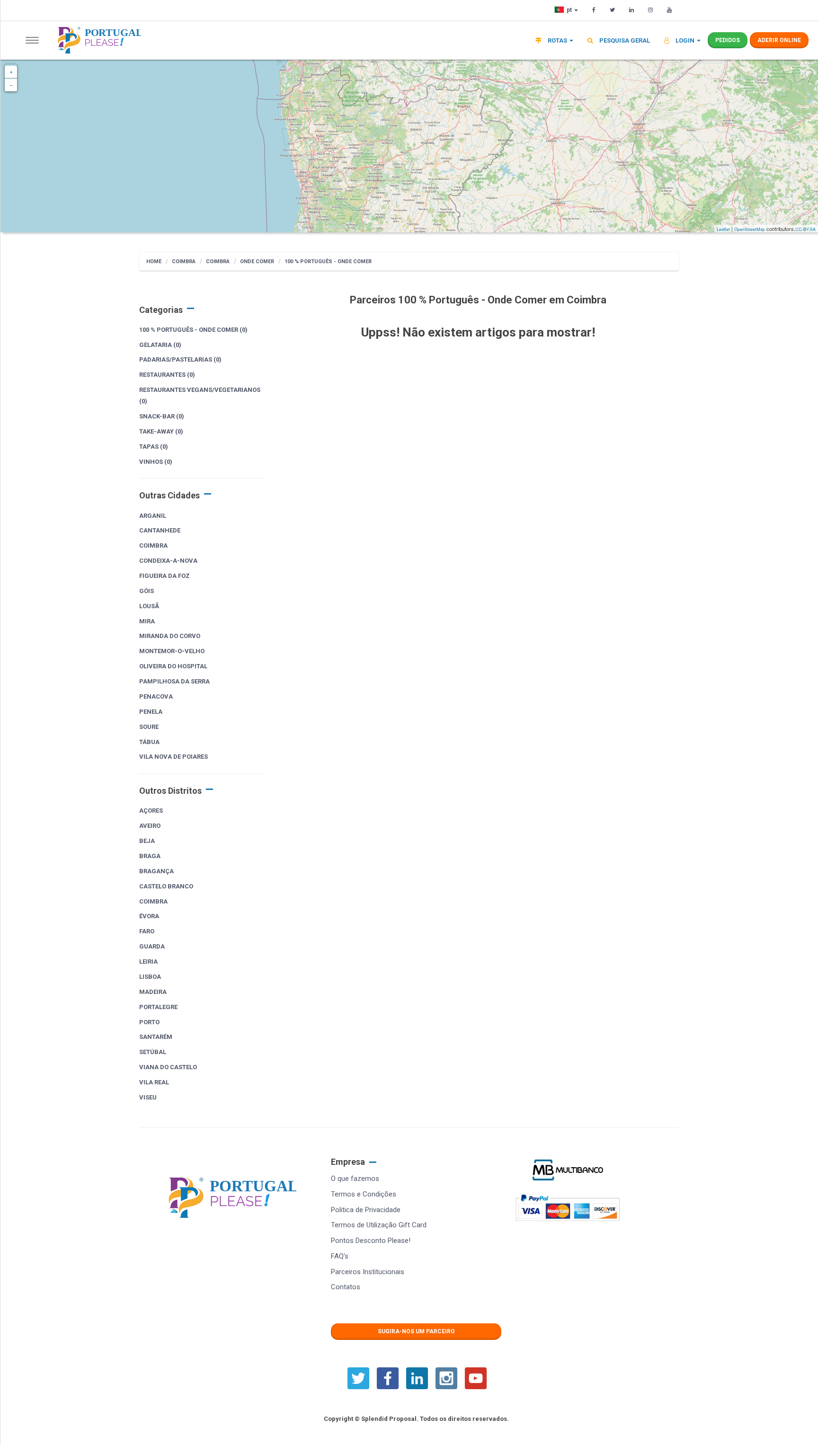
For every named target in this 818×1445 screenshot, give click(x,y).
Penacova (156, 696)
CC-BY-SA (805, 229)
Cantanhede (159, 530)
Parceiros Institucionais (367, 1272)
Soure (149, 726)
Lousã (149, 606)
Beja (147, 840)
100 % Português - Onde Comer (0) (193, 329)
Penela (150, 711)
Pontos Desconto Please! (370, 1240)
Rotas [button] (557, 40)
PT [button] (570, 10)
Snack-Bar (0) (161, 416)
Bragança (156, 871)
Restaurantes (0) (167, 374)
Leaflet (723, 229)
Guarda (152, 946)
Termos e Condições (363, 1194)
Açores (151, 810)
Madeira (153, 991)
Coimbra (184, 261)
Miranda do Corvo (169, 635)
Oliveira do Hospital (173, 666)
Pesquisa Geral (624, 40)
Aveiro (149, 825)
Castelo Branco (166, 886)
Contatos (345, 1287)
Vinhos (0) (155, 461)
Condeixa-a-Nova (168, 560)
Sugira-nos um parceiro (416, 1331)
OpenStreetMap (749, 229)
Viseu (148, 1097)
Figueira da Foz (164, 575)
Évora (149, 916)
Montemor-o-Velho (171, 651)
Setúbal (152, 1051)
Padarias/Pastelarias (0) (180, 359)
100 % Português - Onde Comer (328, 261)
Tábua (149, 741)
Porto (149, 1022)
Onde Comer (257, 261)
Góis (146, 590)
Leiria (148, 961)
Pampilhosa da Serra (174, 681)
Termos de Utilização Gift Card (379, 1225)
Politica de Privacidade (365, 1210)
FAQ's (339, 1256)
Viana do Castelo (168, 1067)
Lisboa (150, 976)
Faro (146, 931)
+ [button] (11, 72)
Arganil (152, 515)
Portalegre (158, 1007)
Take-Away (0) (161, 431)
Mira (147, 621)
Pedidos (727, 40)
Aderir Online (779, 40)
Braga (149, 856)
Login (685, 40)
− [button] (11, 85)
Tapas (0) (153, 446)
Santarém (155, 1036)
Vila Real (154, 1082)
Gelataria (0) (160, 344)
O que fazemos (355, 1178)
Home (153, 261)
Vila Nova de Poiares (173, 756)
